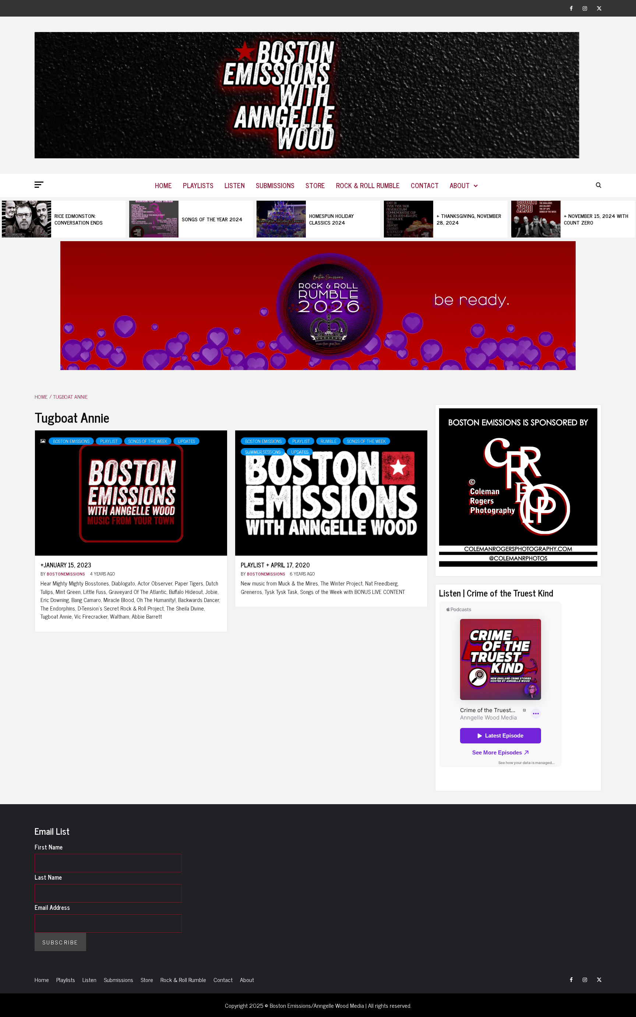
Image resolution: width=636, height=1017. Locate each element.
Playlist (109, 441)
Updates (186, 441)
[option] (64, 219)
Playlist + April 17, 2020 (275, 565)
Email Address (52, 907)
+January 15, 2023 (65, 565)
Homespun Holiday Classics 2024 (331, 218)
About (460, 185)
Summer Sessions (262, 451)
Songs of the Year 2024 (212, 219)
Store (315, 185)
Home (163, 185)
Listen (235, 185)
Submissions (275, 185)
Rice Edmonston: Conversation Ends (78, 218)
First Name (49, 847)
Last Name (48, 877)
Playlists (198, 185)
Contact (425, 185)
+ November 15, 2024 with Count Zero (596, 218)
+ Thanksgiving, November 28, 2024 (469, 218)
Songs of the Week (147, 441)
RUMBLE (328, 441)
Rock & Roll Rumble (368, 185)
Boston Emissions (71, 441)
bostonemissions (66, 573)
